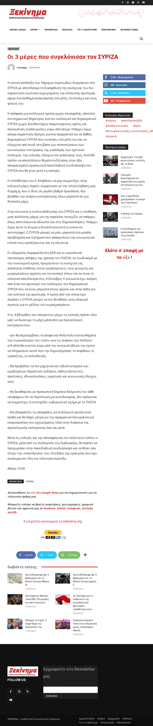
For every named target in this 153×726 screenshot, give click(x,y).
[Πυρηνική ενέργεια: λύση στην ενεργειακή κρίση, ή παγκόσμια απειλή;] (62, 624)
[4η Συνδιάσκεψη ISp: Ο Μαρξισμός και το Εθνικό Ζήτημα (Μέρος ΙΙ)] (14, 578)
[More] (85, 555)
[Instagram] (128, 3)
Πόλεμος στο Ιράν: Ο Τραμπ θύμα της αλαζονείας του (36, 623)
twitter (61, 508)
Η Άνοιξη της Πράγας (132, 213)
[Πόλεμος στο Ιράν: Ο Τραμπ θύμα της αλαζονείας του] (14, 624)
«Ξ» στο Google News (44, 492)
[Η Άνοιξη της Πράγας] (110, 217)
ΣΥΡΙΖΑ (29, 481)
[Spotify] (133, 3)
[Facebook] (123, 3)
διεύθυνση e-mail (53, 685)
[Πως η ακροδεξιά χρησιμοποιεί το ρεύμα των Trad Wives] (110, 199)
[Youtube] (143, 3)
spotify (11, 512)
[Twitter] (138, 3)
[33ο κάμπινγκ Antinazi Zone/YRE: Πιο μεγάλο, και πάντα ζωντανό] (14, 599)
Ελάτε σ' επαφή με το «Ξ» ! (124, 254)
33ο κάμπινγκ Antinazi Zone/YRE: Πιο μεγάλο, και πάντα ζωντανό (37, 599)
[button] (141, 38)
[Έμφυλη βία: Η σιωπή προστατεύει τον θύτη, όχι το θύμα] (110, 161)
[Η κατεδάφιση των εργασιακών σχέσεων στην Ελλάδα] (110, 232)
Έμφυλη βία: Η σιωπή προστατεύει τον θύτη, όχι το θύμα (133, 160)
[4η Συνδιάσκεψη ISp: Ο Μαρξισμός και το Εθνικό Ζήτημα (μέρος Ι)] (62, 578)
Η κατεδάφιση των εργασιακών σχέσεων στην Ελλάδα (132, 232)
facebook (49, 508)
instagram (73, 508)
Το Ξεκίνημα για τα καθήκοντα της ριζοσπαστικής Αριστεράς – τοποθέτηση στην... (83, 603)
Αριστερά (13, 48)
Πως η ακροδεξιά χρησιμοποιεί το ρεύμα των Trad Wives (133, 199)
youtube (87, 508)
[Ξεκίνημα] (11, 67)
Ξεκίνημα (22, 67)
